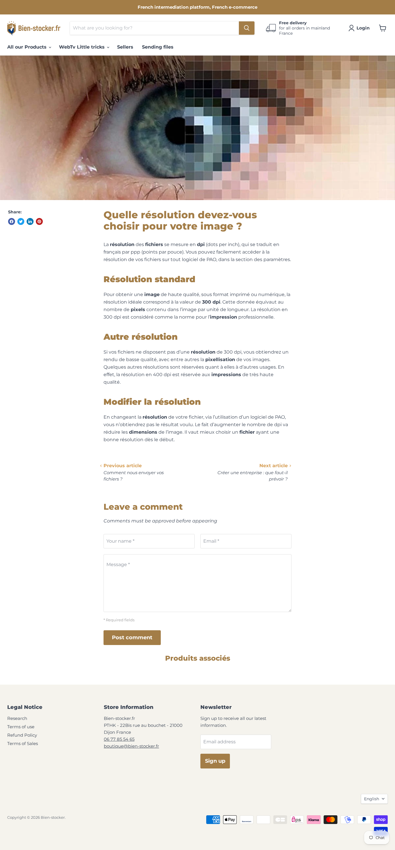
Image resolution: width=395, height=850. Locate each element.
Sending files (157, 47)
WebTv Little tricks (82, 47)
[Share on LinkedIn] (30, 221)
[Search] (246, 28)
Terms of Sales (22, 743)
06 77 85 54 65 (119, 739)
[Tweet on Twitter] (20, 221)
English (371, 798)
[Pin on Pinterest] (39, 221)
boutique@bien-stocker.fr (131, 746)
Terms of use (20, 726)
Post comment (132, 637)
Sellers (125, 47)
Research (17, 718)
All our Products (27, 47)
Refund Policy (22, 735)
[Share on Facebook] (11, 221)
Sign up (215, 761)
